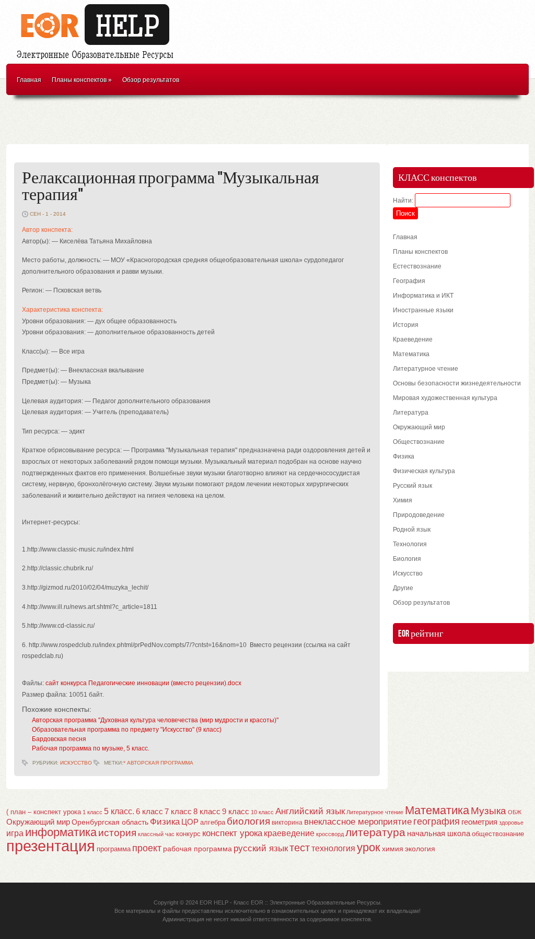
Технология (410, 544)
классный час (156, 834)
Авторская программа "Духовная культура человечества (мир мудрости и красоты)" (155, 720)
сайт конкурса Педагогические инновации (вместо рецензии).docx (143, 683)
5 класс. (119, 811)
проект (146, 847)
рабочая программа (197, 848)
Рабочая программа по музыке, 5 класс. (90, 748)
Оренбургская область (110, 822)
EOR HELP (214, 902)
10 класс (262, 812)
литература (375, 832)
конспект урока (232, 833)
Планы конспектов (82, 80)
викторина (287, 822)
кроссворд (330, 834)
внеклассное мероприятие (358, 822)
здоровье (511, 822)
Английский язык (310, 811)
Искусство (76, 763)
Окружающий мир (419, 427)
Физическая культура (424, 471)
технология (333, 848)
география (436, 821)
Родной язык (412, 529)
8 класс (206, 811)
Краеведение (413, 339)
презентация (50, 845)
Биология (407, 558)
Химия (402, 500)
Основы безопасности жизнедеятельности (457, 383)
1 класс (92, 812)
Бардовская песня (59, 739)
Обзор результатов (150, 80)
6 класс (149, 811)
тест (299, 847)
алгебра (212, 822)
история (117, 832)
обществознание (498, 834)
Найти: (403, 200)
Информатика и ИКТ (423, 295)
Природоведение (419, 515)
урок (368, 847)
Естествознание (417, 266)
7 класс (178, 811)
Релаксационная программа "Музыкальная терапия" (170, 186)
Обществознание (419, 441)
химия (392, 849)
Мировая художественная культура (445, 398)
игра (15, 833)
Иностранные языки (423, 310)
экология (420, 849)
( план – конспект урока (43, 812)
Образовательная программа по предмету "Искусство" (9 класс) (127, 729)
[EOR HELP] (97, 60)
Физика (403, 456)
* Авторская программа (158, 763)
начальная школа (438, 833)
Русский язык (412, 485)
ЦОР (190, 822)
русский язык (261, 848)
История (405, 324)
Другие (403, 588)
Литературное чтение (425, 368)
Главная (29, 80)
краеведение (289, 833)
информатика (61, 832)
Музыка (488, 810)
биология (248, 821)
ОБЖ (514, 812)
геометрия (479, 821)
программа (114, 849)
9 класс (235, 811)
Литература (410, 412)
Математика (411, 354)
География (409, 281)
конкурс (188, 834)
